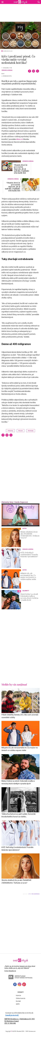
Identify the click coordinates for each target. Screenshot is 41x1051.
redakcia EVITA (7, 76)
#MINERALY (30, 430)
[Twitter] (37, 71)
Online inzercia (20, 998)
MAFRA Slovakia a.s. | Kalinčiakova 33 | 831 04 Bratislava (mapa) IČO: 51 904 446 (19, 1021)
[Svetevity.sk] (20, 2)
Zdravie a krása (6, 70)
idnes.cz (19, 139)
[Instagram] (19, 984)
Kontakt (18, 1001)
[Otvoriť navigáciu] (2, 2)
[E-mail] (33, 71)
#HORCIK (20, 430)
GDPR (18, 1004)
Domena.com (32, 1031)
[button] (39, 2)
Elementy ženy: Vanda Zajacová (14, 502)
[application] (20, 515)
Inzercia (18, 995)
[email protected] (12, 1015)
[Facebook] (29, 71)
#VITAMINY (10, 430)
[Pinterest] (24, 984)
